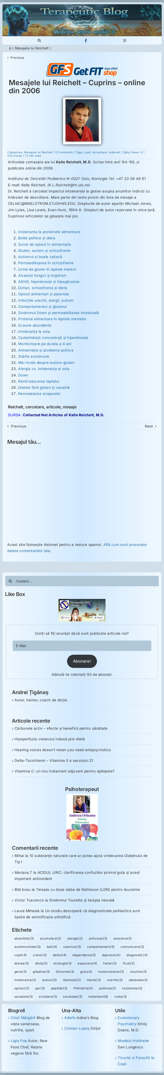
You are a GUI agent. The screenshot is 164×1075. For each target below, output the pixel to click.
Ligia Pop (19, 1041)
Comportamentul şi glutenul (42, 306)
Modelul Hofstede (133, 1041)
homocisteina (111, 972)
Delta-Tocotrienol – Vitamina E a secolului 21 (54, 760)
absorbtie (24, 938)
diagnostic (137, 955)
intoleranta (25, 980)
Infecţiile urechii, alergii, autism (45, 300)
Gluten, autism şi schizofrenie (44, 250)
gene (20, 972)
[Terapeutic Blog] (82, 6)
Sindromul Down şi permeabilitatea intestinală (58, 313)
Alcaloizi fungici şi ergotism (42, 275)
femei (110, 963)
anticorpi (98, 938)
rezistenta (132, 988)
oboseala (138, 980)
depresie (111, 955)
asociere (122, 938)
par (40, 988)
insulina (138, 972)
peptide (59, 988)
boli (52, 947)
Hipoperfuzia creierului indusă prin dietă (50, 739)
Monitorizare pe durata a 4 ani (45, 344)
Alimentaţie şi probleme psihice (45, 350)
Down (23, 375)
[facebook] (86, 40)
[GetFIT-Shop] (82, 65)
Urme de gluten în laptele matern (47, 269)
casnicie (72, 947)
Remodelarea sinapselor (39, 394)
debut (60, 955)
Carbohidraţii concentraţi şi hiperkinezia (53, 338)
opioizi (21, 988)
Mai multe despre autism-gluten (46, 362)
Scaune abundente (34, 325)
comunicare (132, 947)
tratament (98, 997)
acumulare (51, 938)
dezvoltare (99, 152)
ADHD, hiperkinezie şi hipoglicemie (48, 282)
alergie (75, 938)
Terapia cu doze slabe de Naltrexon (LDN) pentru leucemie (88, 889)
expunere (87, 963)
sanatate (23, 997)
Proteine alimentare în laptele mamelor (52, 319)
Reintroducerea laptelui (38, 381)
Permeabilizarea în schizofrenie (45, 263)
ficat (129, 963)
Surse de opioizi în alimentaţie (44, 244)
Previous (17, 58)
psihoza (107, 988)
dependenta (84, 955)
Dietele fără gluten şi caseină (44, 387)
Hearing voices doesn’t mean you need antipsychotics (63, 750)
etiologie (62, 963)
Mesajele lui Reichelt (31, 48)
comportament (101, 947)
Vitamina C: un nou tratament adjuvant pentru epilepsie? (64, 771)
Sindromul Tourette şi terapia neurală (81, 900)
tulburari (114, 152)
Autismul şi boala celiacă (40, 257)
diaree (21, 963)
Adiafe (70, 1018)
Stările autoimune (33, 356)
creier (40, 955)
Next (149, 426)
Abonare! (82, 661)
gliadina (41, 972)
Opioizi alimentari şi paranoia (43, 294)
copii (87, 152)
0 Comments (64, 152)
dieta (41, 963)
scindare (48, 997)
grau (86, 972)
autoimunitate (27, 947)
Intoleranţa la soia (34, 331)
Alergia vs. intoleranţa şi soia (43, 369)
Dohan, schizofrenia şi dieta (42, 288)
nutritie (115, 980)
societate (72, 997)
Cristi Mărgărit (23, 1018)
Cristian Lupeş (77, 1028)
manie (94, 980)
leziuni (49, 980)
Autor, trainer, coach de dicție (41, 700)
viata (120, 997)
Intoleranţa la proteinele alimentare (49, 232)
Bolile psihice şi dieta (36, 238)
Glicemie (65, 972)
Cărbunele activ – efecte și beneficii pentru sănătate (61, 728)
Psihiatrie (83, 988)
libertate (72, 980)
